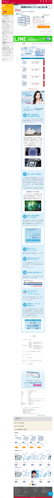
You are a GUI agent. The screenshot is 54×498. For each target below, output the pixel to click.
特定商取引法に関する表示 (5, 47)
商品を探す (16, 487)
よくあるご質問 (4, 39)
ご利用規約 (43, 487)
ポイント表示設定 (25, 491)
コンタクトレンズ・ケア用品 (26, 4)
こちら (24, 495)
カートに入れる (44, 27)
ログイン (5, 59)
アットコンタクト (17, 419)
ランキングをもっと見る (48, 450)
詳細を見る (16, 447)
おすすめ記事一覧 (25, 487)
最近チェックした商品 (18, 490)
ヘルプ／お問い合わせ (36, 487)
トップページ (15, 4)
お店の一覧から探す (5, 23)
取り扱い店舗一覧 (17, 492)
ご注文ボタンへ (50, 493)
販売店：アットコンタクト (46, 14)
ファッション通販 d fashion (5, 55)
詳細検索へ (3, 13)
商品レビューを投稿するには (47, 34)
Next (50, 456)
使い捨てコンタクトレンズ (34, 4)
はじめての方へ (35, 491)
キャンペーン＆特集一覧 (5, 18)
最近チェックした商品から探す (6, 26)
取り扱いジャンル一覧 (18, 491)
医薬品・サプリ (20, 4)
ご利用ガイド (4, 34)
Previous (15, 456)
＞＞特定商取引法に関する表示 (40, 415)
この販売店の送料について (46, 15)
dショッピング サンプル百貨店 (6, 50)
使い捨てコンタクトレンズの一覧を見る (45, 31)
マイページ (24, 490)
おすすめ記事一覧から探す (5, 31)
